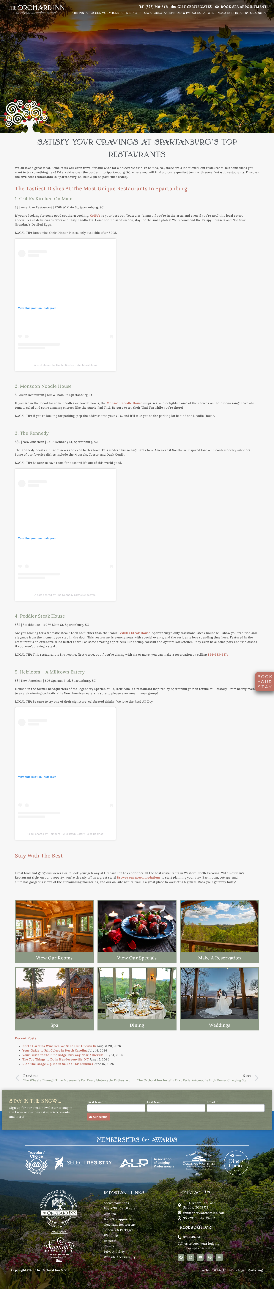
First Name (95, 1102)
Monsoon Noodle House (124, 403)
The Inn (78, 13)
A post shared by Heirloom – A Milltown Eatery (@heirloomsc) (65, 833)
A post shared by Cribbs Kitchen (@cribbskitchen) (65, 364)
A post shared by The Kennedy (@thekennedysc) (65, 594)
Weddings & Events (223, 13)
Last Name (155, 1102)
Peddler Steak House (134, 633)
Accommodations (105, 13)
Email (211, 1102)
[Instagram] (190, 1257)
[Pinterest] (210, 1257)
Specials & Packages (185, 13)
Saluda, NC (253, 13)
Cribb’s (95, 215)
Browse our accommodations (139, 877)
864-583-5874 (218, 654)
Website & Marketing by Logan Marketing (232, 1270)
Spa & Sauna (153, 13)
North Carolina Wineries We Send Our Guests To (59, 1046)
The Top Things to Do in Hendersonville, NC (55, 1059)
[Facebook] (181, 1257)
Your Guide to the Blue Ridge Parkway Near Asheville (63, 1055)
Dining (131, 13)
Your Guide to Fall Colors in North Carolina (55, 1050)
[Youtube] (200, 1257)
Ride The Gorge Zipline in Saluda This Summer (57, 1064)
